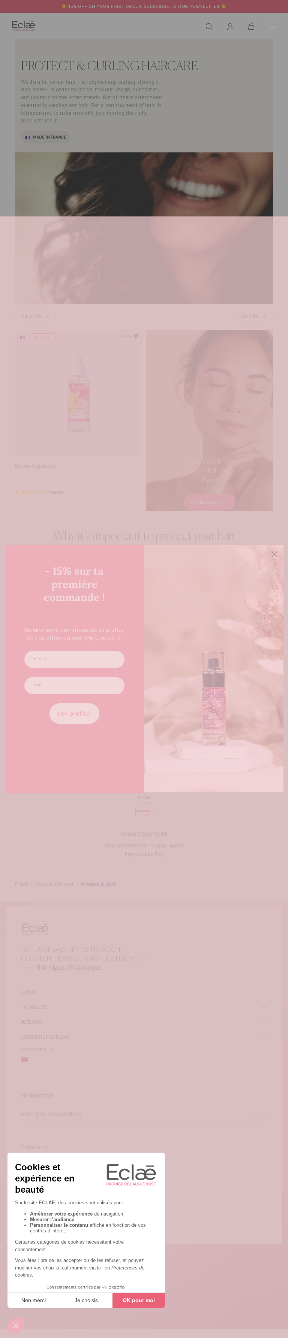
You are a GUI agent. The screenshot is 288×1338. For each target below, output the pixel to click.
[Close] (275, 554)
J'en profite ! (74, 713)
